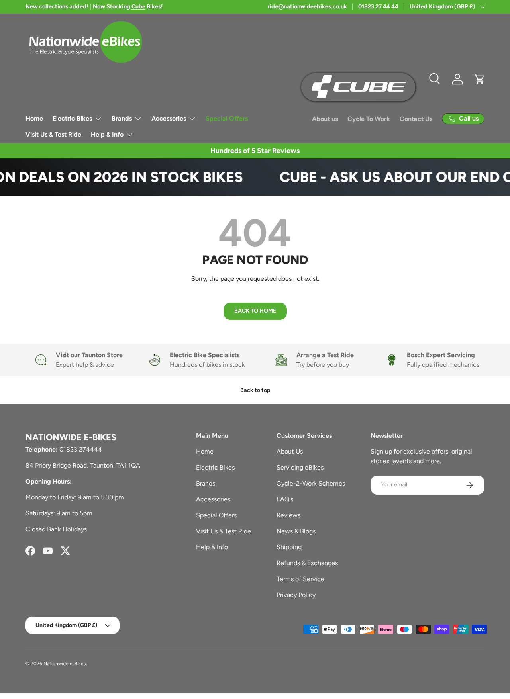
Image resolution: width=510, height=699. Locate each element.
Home (34, 118)
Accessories (168, 118)
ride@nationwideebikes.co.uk (307, 6)
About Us (290, 451)
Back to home (255, 310)
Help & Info (107, 134)
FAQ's (285, 499)
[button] (479, 79)
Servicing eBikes (300, 467)
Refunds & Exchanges (307, 563)
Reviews (288, 515)
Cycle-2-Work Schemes (311, 483)
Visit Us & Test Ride (53, 134)
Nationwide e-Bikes (64, 663)
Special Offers (227, 118)
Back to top (255, 390)
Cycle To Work (368, 119)
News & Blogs (296, 531)
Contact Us (416, 119)
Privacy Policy (296, 595)
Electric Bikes (72, 118)
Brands (122, 118)
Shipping (289, 547)
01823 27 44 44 (378, 6)
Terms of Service (300, 579)
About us (325, 119)
